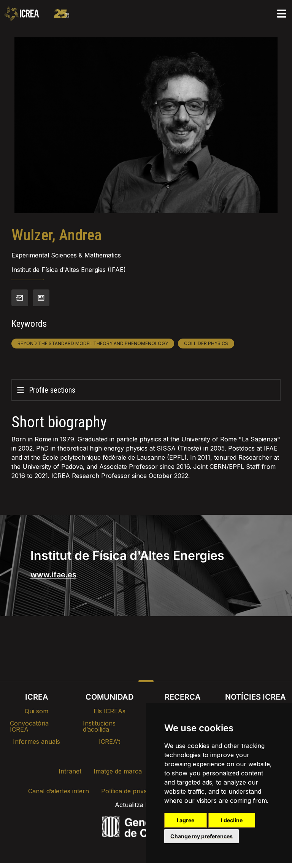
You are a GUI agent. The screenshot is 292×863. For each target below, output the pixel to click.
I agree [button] (185, 820)
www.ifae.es (53, 574)
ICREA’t (109, 741)
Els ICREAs (109, 711)
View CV (41, 297)
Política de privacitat (130, 791)
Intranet (70, 771)
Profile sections (52, 390)
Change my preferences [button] (201, 836)
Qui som (36, 711)
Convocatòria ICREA (29, 726)
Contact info (19, 297)
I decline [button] (232, 820)
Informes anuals (36, 741)
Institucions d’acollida (99, 726)
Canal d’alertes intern (58, 791)
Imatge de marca (118, 771)
